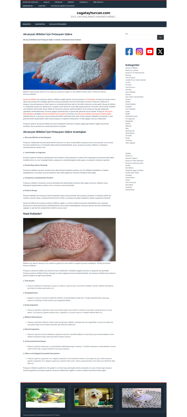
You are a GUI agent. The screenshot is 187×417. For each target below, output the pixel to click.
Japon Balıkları (130, 92)
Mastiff (127, 114)
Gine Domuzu (98, 2)
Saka (127, 128)
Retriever (128, 126)
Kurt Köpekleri (130, 109)
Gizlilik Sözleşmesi (57, 24)
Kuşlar (46, 2)
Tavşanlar (83, 2)
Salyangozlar (130, 131)
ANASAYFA (27, 24)
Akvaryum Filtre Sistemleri (134, 161)
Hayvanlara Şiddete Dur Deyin (62, 6)
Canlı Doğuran (130, 77)
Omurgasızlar (130, 119)
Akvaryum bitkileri (30, 99)
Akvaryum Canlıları (30, 2)
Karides (128, 99)
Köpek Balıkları (130, 104)
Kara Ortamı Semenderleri (134, 97)
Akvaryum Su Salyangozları (134, 73)
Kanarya (128, 94)
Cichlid (127, 82)
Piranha (127, 123)
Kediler (71, 2)
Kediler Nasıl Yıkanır (132, 173)
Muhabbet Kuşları (131, 116)
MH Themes (56, 415)
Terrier (127, 138)
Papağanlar (129, 121)
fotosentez (91, 99)
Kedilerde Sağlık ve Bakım (134, 170)
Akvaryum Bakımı (131, 158)
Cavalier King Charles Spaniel (135, 80)
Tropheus (128, 140)
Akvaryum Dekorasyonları (134, 163)
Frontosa (128, 85)
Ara (126, 34)
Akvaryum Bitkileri (131, 68)
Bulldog (128, 75)
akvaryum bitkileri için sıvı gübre (54, 114)
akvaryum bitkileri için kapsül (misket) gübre (94, 114)
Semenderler (28, 6)
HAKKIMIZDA (40, 24)
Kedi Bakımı (129, 168)
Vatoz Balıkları (130, 143)
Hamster (41, 6)
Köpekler (58, 2)
